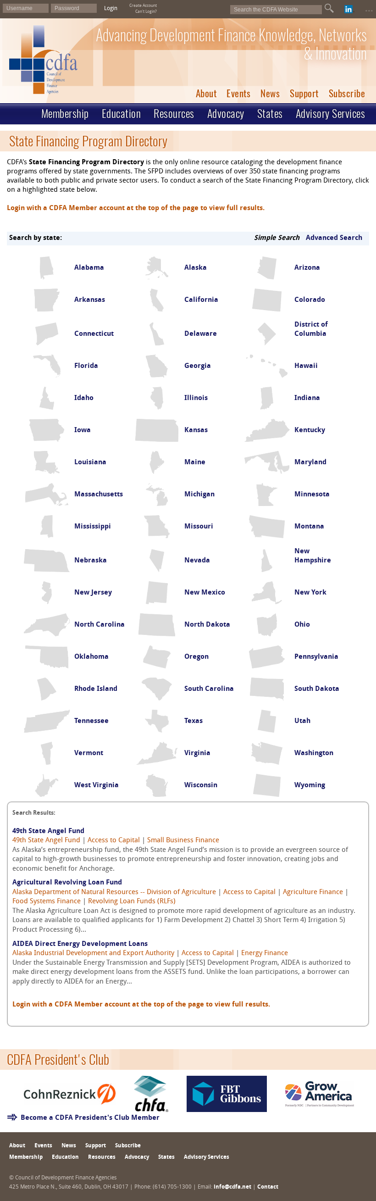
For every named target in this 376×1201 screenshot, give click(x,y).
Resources (174, 113)
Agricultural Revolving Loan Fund (67, 882)
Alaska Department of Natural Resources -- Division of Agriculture (114, 892)
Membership (65, 113)
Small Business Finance (183, 840)
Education (121, 113)
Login (110, 8)
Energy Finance (264, 953)
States (270, 113)
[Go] (329, 8)
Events (238, 93)
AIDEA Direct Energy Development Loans (80, 944)
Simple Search (276, 238)
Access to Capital (114, 840)
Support (304, 93)
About (206, 93)
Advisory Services (330, 113)
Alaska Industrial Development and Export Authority (93, 953)
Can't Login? (146, 12)
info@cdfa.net (232, 1187)
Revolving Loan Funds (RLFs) (132, 901)
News (270, 93)
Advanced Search (334, 238)
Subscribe (347, 93)
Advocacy (225, 113)
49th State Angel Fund (48, 831)
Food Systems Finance (46, 901)
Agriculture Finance (313, 892)
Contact (267, 1187)
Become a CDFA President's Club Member (90, 1118)
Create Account (143, 6)
